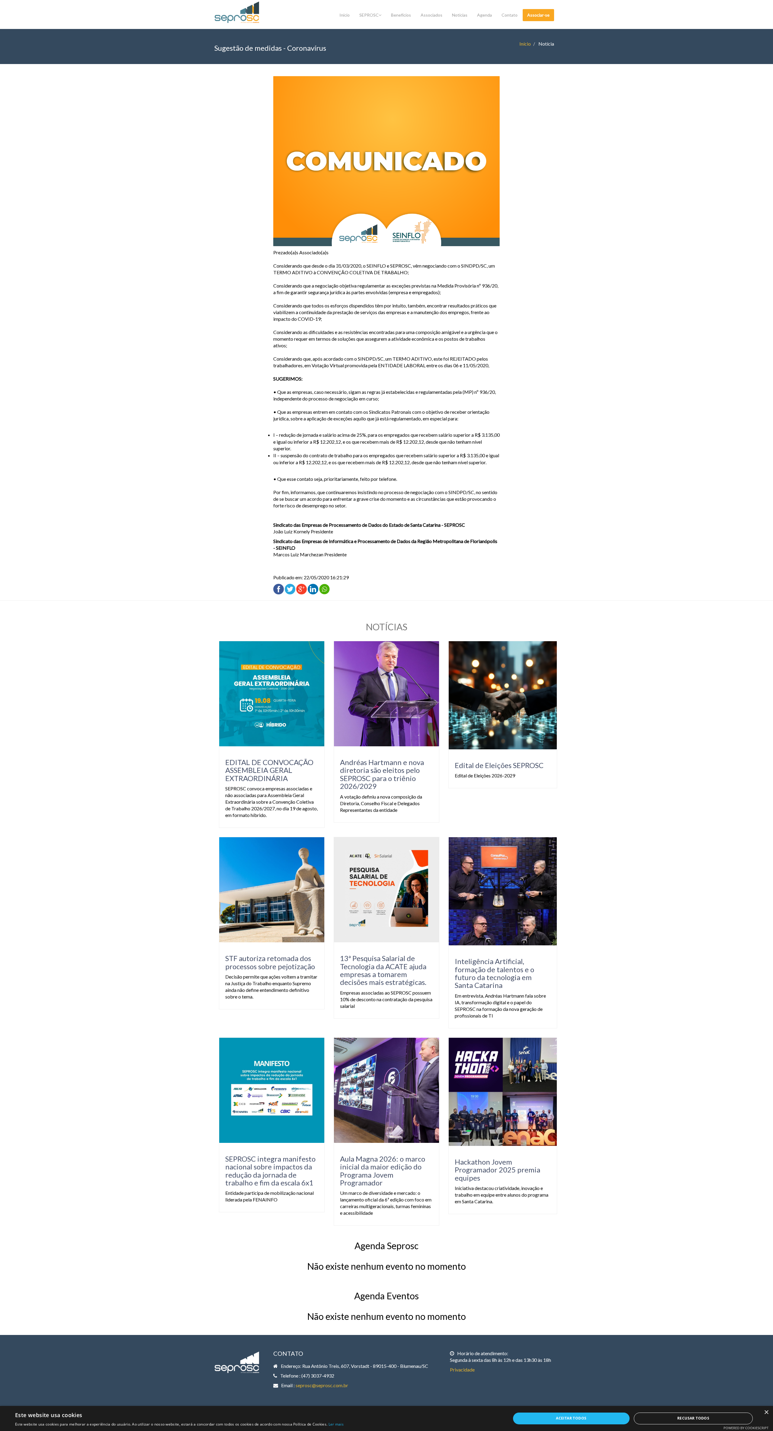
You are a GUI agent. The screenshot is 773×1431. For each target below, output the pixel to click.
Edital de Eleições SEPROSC (499, 765)
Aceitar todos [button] (571, 1418)
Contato (510, 15)
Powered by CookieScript (745, 1428)
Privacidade (462, 1369)
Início (344, 15)
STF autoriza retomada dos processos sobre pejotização (270, 962)
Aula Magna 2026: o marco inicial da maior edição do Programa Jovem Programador (382, 1170)
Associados (431, 15)
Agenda (484, 15)
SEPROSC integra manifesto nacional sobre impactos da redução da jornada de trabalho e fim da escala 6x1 (270, 1170)
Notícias (459, 15)
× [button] (766, 1412)
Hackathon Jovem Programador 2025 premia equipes (497, 1169)
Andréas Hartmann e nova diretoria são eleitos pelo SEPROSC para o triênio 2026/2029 (382, 774)
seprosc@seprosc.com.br (322, 1385)
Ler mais (336, 1424)
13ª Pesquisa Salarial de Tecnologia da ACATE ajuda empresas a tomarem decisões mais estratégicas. (383, 970)
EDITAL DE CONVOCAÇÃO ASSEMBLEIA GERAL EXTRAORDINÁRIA (269, 770)
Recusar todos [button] (693, 1418)
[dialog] (386, 1418)
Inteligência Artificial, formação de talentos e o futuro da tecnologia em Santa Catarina (494, 973)
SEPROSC (369, 15)
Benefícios (401, 15)
